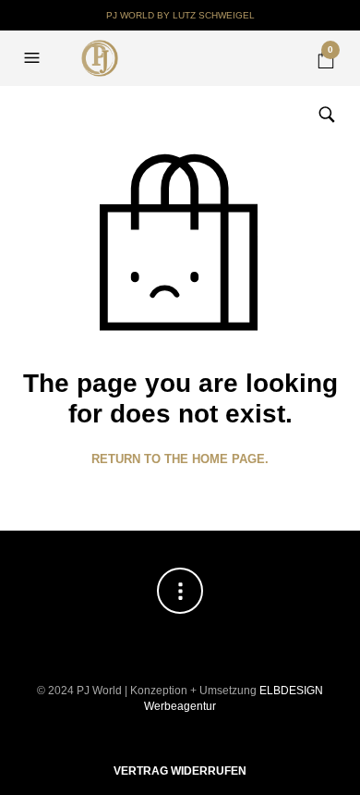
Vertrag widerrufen (180, 770)
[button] (34, 58)
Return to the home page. (180, 459)
